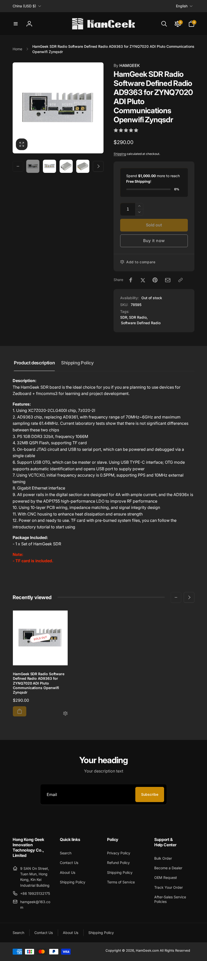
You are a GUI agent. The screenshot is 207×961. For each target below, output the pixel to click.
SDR (123, 317)
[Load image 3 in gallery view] (66, 166)
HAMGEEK (127, 65)
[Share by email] (168, 280)
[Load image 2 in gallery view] (49, 166)
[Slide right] (98, 166)
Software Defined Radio (141, 323)
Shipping (120, 154)
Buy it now (154, 240)
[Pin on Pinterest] (155, 280)
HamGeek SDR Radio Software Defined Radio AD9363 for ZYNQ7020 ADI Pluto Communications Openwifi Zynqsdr (38, 683)
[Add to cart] (19, 711)
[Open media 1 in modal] (58, 107)
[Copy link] (180, 280)
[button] (15, 23)
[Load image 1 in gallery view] (32, 166)
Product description (34, 362)
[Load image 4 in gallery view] (82, 166)
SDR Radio (138, 317)
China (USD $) (24, 6)
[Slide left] (18, 166)
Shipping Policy (77, 362)
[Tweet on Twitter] (142, 280)
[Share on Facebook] (130, 280)
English (182, 6)
